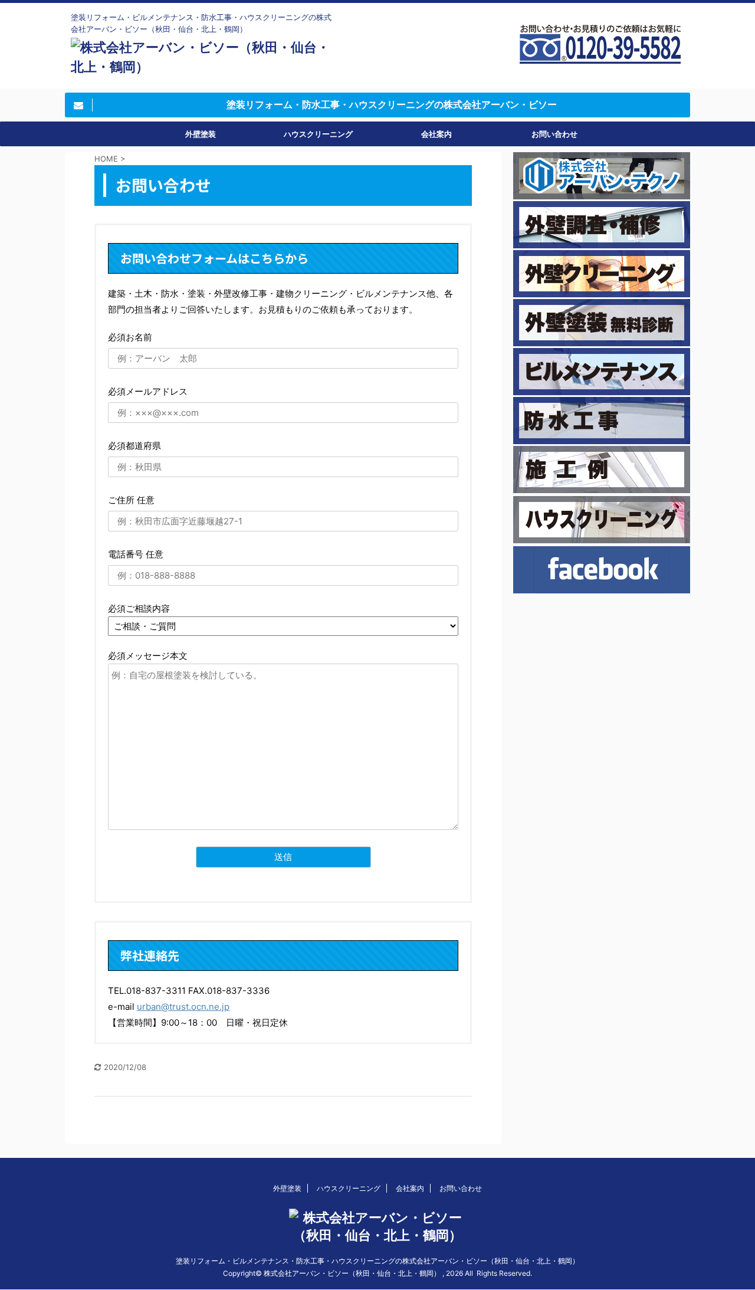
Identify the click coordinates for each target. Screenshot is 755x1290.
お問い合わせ (554, 134)
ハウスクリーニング (318, 134)
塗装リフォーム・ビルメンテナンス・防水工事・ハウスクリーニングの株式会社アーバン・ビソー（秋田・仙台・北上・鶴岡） (377, 1260)
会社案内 (436, 134)
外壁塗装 (200, 134)
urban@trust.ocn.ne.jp (183, 1006)
